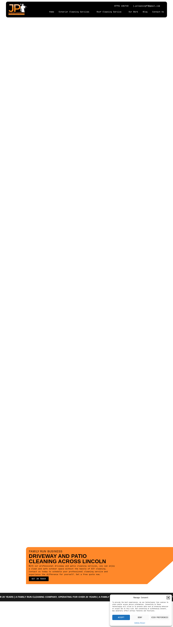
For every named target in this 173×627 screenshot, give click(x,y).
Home (51, 12)
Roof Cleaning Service (109, 12)
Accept (121, 617)
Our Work (133, 12)
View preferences (159, 617)
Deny (140, 617)
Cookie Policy (139, 623)
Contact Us (158, 12)
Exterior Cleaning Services (74, 12)
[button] (168, 597)
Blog (145, 12)
